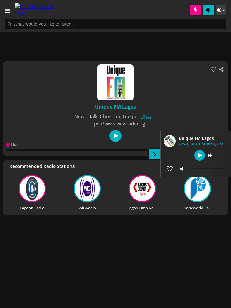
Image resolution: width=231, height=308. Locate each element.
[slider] (207, 169)
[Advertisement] (115, 43)
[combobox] (62, 24)
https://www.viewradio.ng (116, 123)
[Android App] (208, 10)
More (151, 117)
